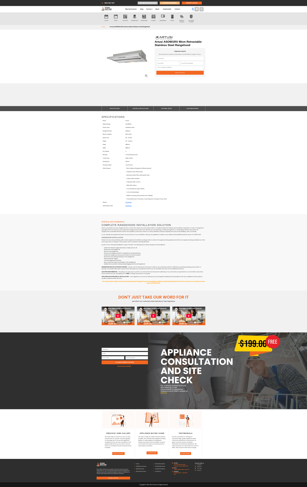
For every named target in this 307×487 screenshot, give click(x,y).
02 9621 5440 (177, 473)
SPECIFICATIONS (114, 108)
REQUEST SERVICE (113, 478)
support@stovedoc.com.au (181, 469)
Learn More (152, 453)
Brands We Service (160, 464)
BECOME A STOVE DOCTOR (148, 3)
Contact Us (158, 471)
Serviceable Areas (160, 466)
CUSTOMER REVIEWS (192, 108)
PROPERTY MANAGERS (170, 3)
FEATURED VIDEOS (166, 108)
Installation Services (141, 466)
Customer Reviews (160, 469)
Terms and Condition (124, 366)
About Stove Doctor (141, 471)
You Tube (199, 468)
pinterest (199, 470)
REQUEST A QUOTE (191, 3)
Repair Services (140, 469)
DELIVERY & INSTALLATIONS (140, 108)
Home (103, 27)
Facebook (199, 466)
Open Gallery (118, 453)
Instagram (199, 464)
